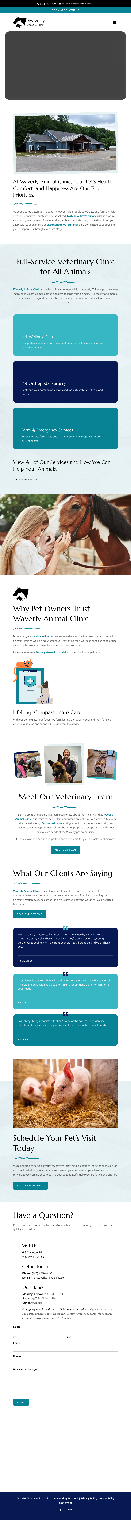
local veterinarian (43, 636)
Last (69, 1337)
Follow (68, 1510)
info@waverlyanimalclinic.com (76, 3)
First (15, 1337)
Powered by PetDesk (65, 1498)
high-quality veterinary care (85, 216)
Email (17, 1343)
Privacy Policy (89, 1498)
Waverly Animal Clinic (26, 289)
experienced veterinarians (63, 224)
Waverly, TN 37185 (33, 1256)
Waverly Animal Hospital (50, 652)
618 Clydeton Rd (32, 1252)
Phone (17, 1356)
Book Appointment (65, 10)
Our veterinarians (53, 823)
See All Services (25, 479)
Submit (21, 1402)
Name (17, 1326)
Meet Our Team (65, 850)
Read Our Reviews (29, 914)
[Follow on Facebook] (60, 1509)
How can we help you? (27, 1369)
